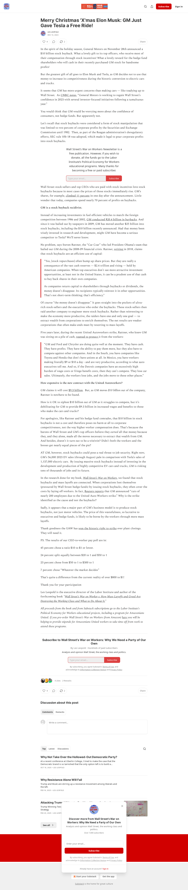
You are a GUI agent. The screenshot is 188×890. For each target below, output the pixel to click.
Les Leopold (53, 32)
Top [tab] (44, 748)
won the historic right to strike (97, 528)
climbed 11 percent (78, 196)
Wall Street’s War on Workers (100, 478)
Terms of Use (108, 857)
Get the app (108, 876)
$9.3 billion (76, 390)
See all (46, 825)
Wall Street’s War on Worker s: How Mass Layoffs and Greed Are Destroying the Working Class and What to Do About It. (91, 598)
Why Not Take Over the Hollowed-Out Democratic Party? (79, 757)
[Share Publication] (152, 6)
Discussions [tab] (63, 748)
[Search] (145, 6)
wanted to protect (87, 337)
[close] (122, 806)
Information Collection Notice (93, 860)
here (124, 617)
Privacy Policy (116, 860)
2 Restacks (66, 680)
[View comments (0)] (54, 42)
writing (119, 249)
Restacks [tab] (60, 712)
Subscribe (163, 6)
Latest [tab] (52, 748)
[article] (94, 764)
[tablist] (53, 712)
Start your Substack (86, 876)
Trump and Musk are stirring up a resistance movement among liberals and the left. (79, 785)
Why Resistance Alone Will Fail (61, 780)
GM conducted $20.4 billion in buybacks (112, 219)
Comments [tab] (47, 712)
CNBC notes (68, 95)
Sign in (179, 6)
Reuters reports (94, 491)
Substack (79, 883)
